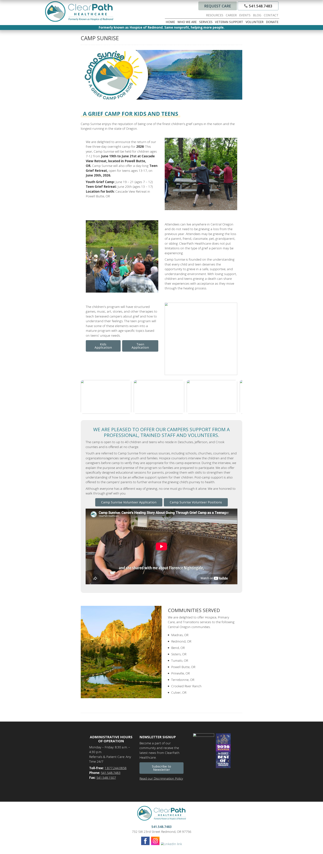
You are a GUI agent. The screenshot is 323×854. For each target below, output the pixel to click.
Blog (257, 15)
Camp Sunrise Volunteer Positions (196, 502)
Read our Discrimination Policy (161, 778)
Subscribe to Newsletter (161, 768)
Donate (272, 22)
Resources (214, 15)
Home (170, 22)
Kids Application (103, 346)
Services (205, 22)
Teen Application (140, 346)
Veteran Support (229, 22)
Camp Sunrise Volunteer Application (128, 502)
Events (244, 15)
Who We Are (187, 22)
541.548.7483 (258, 5)
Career (231, 15)
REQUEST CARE (217, 5)
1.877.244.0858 (116, 768)
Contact (271, 15)
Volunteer (254, 22)
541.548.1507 (106, 777)
